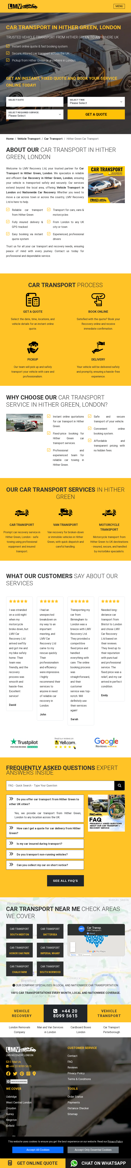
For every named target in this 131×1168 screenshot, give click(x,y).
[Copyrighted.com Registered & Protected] (16, 1081)
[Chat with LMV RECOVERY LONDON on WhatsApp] (76, 1163)
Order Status (75, 1096)
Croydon (11, 1108)
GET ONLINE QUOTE (36, 1163)
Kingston (11, 1120)
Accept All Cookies (37, 1149)
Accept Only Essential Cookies (93, 1149)
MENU (119, 6)
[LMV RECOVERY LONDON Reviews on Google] (106, 743)
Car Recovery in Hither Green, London (47, 178)
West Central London (19, 1102)
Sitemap (73, 1114)
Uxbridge (11, 1096)
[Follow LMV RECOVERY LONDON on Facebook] (8, 1074)
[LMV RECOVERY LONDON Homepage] (22, 6)
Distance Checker (78, 1108)
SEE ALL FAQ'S (65, 880)
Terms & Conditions (79, 1079)
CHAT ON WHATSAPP (104, 1163)
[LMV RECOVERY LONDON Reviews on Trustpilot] (24, 743)
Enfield (10, 1125)
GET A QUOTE (96, 114)
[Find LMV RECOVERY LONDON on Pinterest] (22, 1074)
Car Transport (53, 138)
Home (10, 138)
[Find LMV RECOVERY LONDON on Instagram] (28, 1074)
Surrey (10, 1114)
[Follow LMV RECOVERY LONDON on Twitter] (15, 1074)
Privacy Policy (115, 1141)
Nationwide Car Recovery (39, 192)
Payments (74, 1102)
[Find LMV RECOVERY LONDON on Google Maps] (34, 1074)
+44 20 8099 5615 (65, 1013)
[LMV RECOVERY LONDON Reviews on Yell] (65, 743)
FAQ (70, 1061)
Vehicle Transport (28, 138)
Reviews (73, 1067)
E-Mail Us (15, 1061)
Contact (72, 1056)
